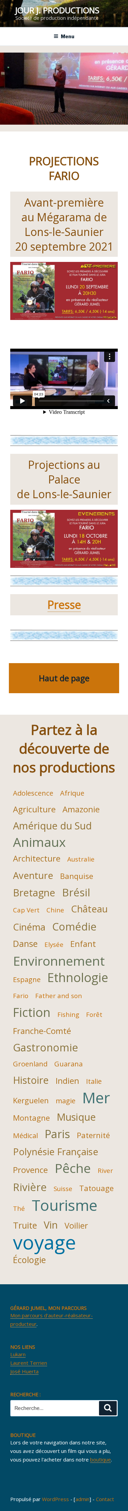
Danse (25, 943)
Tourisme (64, 1205)
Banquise (76, 876)
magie (65, 1100)
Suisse (63, 1188)
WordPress (55, 1499)
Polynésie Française (55, 1151)
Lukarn (18, 1354)
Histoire (31, 1080)
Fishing (68, 1014)
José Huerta (24, 1371)
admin (82, 1499)
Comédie (74, 926)
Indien (67, 1080)
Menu (67, 36)
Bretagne (34, 892)
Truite (25, 1225)
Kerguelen (31, 1100)
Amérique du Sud (52, 825)
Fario (20, 995)
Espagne (27, 979)
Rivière (30, 1187)
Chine (55, 910)
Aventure (33, 875)
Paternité (93, 1135)
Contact (105, 1499)
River (105, 1170)
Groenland (30, 1063)
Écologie (29, 1259)
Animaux (39, 842)
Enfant (83, 943)
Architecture (36, 858)
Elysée (53, 944)
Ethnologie (77, 977)
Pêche (73, 1168)
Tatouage (96, 1188)
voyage (44, 1242)
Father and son (58, 995)
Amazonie (81, 809)
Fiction (32, 1012)
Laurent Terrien (28, 1362)
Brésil (76, 892)
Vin (51, 1224)
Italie (94, 1081)
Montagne (31, 1118)
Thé (19, 1208)
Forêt (94, 1014)
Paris (57, 1134)
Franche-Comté (42, 1030)
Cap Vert (26, 910)
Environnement (59, 961)
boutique (100, 1459)
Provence (30, 1169)
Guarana (68, 1063)
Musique (76, 1116)
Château (89, 909)
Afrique (72, 793)
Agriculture (34, 809)
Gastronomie (45, 1047)
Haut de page (64, 678)
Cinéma (29, 927)
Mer (96, 1097)
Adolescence (33, 793)
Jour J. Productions (57, 10)
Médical (25, 1135)
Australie (81, 859)
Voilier (76, 1225)
